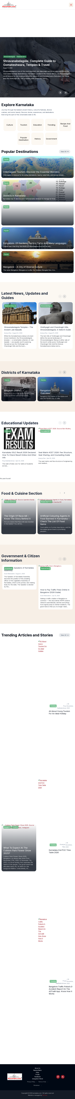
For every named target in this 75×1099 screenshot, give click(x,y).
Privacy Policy (31, 1081)
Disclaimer (37, 1085)
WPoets (44, 1095)
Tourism (23, 125)
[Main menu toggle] (71, 5)
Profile (38, 1074)
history (37, 139)
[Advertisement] (37, 23)
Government (51, 139)
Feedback (37, 1076)
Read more (37, 167)
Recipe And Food (65, 125)
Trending (51, 125)
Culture (9, 125)
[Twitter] (63, 1077)
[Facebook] (58, 1077)
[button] (60, 92)
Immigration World (37, 1079)
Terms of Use (42, 1081)
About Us (37, 1068)
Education (37, 125)
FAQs (37, 1072)
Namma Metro (37, 1070)
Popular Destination (23, 139)
